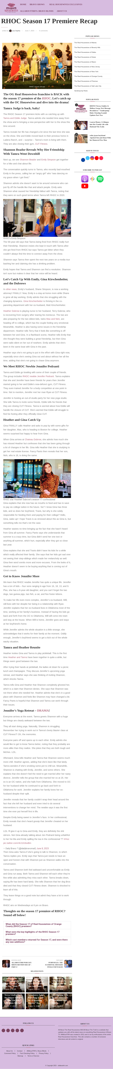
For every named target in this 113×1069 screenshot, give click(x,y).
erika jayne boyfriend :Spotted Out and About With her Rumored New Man (100, 138)
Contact (19, 1051)
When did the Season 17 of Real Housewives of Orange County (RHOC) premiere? (33, 925)
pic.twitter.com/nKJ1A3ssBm (17, 843)
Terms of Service (33, 1056)
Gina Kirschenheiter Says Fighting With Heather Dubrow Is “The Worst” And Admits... (60, 997)
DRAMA (43, 710)
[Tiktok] (17, 1030)
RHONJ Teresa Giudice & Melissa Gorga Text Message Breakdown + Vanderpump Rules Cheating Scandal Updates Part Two (100, 110)
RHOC (46, 98)
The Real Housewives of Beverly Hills (87, 47)
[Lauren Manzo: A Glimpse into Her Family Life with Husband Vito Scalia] (81, 125)
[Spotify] (100, 177)
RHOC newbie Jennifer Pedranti (38, 376)
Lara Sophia (16, 31)
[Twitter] (8, 1030)
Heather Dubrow (11, 311)
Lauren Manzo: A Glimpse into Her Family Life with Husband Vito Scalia (99, 124)
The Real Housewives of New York (86, 71)
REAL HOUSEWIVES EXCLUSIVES (65, 4)
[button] (37, 925)
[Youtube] (84, 184)
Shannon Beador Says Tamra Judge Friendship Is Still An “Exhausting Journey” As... (36, 997)
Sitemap (20, 1056)
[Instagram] (12, 1030)
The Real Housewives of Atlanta (85, 42)
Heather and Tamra (17, 657)
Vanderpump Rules (81, 91)
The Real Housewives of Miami (85, 62)
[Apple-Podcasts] (84, 177)
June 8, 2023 (42, 848)
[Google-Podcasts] (92, 177)
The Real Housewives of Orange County (88, 76)
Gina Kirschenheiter (33, 301)
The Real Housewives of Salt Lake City (87, 86)
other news (11, 289)
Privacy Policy (43, 1053)
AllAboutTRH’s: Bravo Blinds (36, 11)
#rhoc (66, 839)
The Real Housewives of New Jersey (87, 67)
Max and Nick (53, 319)
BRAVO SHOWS (37, 4)
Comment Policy (10, 1053)
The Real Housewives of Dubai (85, 57)
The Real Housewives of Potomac (86, 81)
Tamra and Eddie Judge (15, 118)
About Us (62, 11)
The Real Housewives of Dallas (85, 52)
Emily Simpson (48, 159)
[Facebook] (3, 1030)
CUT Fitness (41, 144)
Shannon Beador (28, 159)
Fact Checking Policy (27, 1053)
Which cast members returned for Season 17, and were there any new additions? (37, 940)
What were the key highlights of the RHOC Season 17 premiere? (32, 933)
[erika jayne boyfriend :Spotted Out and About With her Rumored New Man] (81, 138)
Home (23, 4)
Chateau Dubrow (33, 439)
